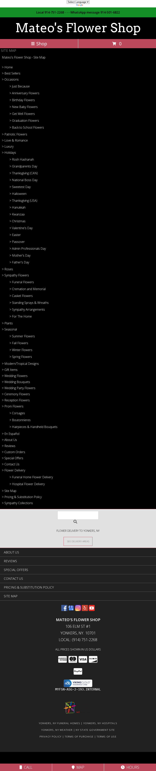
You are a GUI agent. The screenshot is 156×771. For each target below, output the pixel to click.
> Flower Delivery (13, 470)
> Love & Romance (15, 140)
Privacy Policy (50, 736)
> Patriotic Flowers (14, 134)
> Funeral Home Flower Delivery (31, 477)
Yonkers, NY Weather (57, 730)
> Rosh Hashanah (22, 159)
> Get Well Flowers (22, 114)
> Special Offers (12, 458)
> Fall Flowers (19, 343)
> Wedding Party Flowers (18, 388)
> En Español (10, 434)
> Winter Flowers (21, 350)
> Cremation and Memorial (28, 289)
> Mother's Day (20, 255)
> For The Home (21, 316)
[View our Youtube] (92, 610)
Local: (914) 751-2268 (78, 639)
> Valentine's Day (21, 228)
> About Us (9, 440)
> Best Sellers (11, 73)
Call (27, 767)
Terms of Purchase (79, 736)
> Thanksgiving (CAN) (24, 173)
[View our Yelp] (85, 610)
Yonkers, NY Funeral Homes (59, 723)
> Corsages (17, 413)
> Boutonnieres (20, 420)
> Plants (7, 323)
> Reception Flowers (16, 400)
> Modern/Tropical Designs (20, 364)
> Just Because (20, 86)
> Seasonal (9, 329)
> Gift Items (10, 370)
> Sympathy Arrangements (27, 309)
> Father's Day (19, 262)
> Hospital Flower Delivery (27, 484)
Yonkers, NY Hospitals (100, 723)
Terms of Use (106, 736)
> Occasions (10, 79)
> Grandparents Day (23, 166)
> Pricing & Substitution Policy (22, 497)
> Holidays (9, 152)
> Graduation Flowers (24, 120)
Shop (41, 43)
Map (79, 767)
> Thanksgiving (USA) (23, 200)
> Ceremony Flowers (16, 394)
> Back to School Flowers (27, 127)
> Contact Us (10, 464)
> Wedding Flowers (15, 376)
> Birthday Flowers (22, 100)
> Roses (7, 269)
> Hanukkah (17, 207)
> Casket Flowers (21, 296)
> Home (7, 67)
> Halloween (18, 194)
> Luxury (8, 146)
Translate (89, 5)
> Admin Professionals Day (28, 248)
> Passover (17, 242)
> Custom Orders (13, 452)
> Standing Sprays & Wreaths (29, 303)
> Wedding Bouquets (16, 382)
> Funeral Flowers (22, 282)
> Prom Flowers (12, 406)
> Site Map (9, 491)
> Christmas (17, 221)
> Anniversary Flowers (24, 93)
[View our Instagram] (78, 610)
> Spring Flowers (21, 357)
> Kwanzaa (17, 214)
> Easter (15, 235)
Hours (132, 767)
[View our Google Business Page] (71, 610)
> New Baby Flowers (24, 107)
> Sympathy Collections (17, 503)
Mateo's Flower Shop (78, 27)
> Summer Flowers (22, 336)
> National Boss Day (23, 180)
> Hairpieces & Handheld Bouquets (33, 427)
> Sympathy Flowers (15, 275)
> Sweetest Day (20, 187)
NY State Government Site (95, 730)
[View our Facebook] (64, 610)
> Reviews (8, 446)
